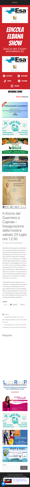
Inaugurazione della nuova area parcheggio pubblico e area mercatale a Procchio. (14, 319)
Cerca (4, 465)
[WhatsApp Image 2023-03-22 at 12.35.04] (15, 386)
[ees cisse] (15, 437)
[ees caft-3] (15, 110)
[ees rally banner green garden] (15, 146)
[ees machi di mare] (15, 454)
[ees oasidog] (15, 420)
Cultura (6, 314)
